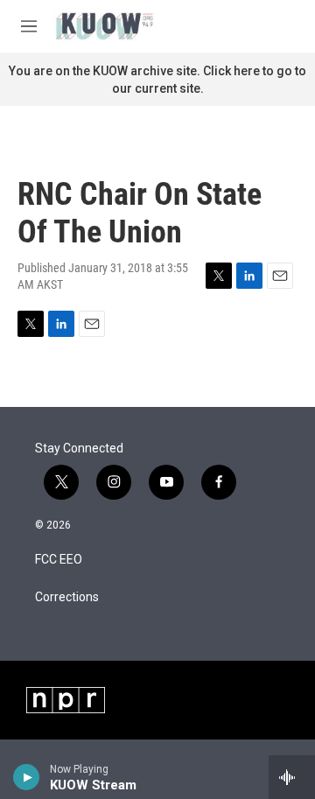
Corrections (67, 597)
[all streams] (292, 777)
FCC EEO (58, 559)
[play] (27, 777)
